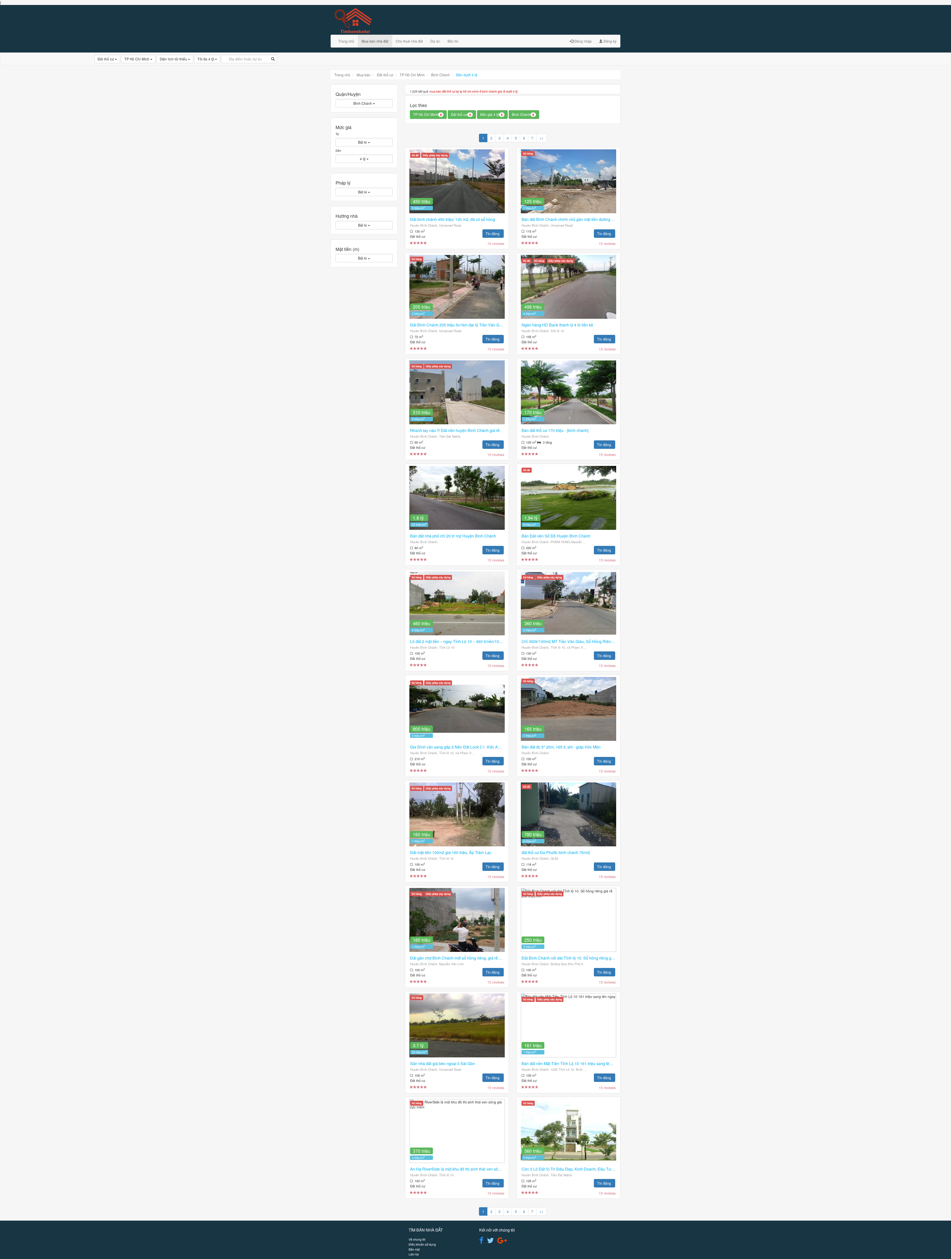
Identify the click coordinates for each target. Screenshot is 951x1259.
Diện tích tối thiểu (174, 58)
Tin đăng (493, 233)
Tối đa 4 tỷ (206, 58)
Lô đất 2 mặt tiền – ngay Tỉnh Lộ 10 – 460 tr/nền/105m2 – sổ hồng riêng (472, 641)
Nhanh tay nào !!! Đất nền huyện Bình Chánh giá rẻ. (455, 430)
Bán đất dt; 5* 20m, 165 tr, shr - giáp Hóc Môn (561, 747)
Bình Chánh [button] (523, 114)
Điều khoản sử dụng (422, 1244)
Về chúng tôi (417, 1239)
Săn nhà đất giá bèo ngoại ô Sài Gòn (442, 1063)
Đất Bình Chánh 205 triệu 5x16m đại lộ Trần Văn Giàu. (458, 325)
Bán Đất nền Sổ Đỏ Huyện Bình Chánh (556, 536)
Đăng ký (609, 41)
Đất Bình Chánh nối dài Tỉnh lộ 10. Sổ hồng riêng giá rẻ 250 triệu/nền (582, 958)
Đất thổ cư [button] (461, 114)
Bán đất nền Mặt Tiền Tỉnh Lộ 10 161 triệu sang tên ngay (571, 1063)
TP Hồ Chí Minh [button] (427, 114)
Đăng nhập (582, 41)
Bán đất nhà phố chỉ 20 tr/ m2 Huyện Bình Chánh (453, 536)
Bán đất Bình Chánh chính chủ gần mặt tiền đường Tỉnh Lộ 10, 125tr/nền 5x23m (591, 219)
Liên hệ (414, 1254)
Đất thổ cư (106, 58)
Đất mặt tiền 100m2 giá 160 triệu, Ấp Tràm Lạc (450, 852)
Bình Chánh (363, 103)
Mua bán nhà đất (375, 41)
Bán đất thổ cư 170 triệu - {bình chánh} (555, 430)
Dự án (435, 41)
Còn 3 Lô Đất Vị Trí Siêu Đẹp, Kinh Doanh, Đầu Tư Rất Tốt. (574, 1169)
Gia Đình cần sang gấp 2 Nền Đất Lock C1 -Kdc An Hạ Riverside (467, 747)
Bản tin (453, 41)
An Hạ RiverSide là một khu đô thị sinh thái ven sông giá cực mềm (468, 1169)
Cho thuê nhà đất (409, 41)
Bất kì (363, 142)
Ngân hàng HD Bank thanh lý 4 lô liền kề (557, 325)
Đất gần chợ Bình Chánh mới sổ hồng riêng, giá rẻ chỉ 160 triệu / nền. (470, 958)
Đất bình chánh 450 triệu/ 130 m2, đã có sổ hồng (452, 219)
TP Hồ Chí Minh (137, 58)
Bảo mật (414, 1249)
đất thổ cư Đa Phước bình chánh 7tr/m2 (556, 852)
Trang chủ (346, 41)
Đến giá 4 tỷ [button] (491, 114)
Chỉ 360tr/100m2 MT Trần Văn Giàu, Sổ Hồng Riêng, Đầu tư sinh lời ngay (586, 641)
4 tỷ (363, 158)
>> (541, 137)
